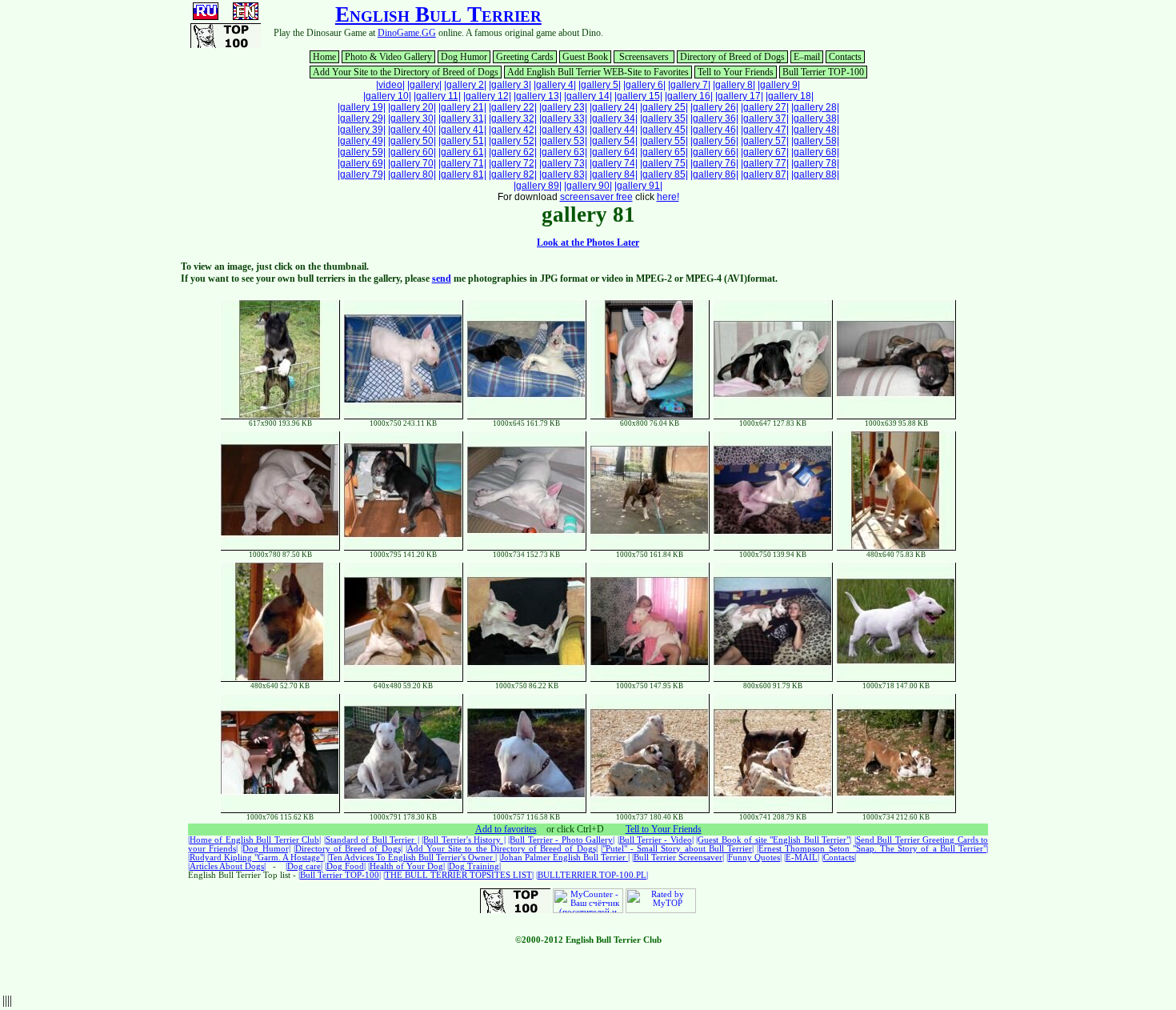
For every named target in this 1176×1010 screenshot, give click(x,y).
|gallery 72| (513, 163)
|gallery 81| (462, 174)
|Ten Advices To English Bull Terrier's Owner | (412, 857)
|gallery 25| (664, 107)
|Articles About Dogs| (227, 866)
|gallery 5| (599, 84)
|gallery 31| (462, 118)
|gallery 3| (510, 84)
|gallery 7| (689, 84)
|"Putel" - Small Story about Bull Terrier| (677, 848)
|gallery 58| (815, 140)
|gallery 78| (815, 163)
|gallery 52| (513, 140)
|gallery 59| (362, 152)
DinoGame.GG (407, 32)
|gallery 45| (664, 129)
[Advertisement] (801, 26)
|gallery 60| (412, 152)
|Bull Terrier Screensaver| (678, 857)
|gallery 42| (513, 129)
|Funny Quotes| (754, 857)
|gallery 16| (689, 96)
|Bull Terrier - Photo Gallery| (561, 840)
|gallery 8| (734, 84)
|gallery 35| (664, 118)
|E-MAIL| (801, 857)
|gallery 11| (437, 96)
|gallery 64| (614, 152)
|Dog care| (304, 866)
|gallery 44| (614, 129)
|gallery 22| (513, 107)
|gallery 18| (790, 96)
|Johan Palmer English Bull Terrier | (564, 857)
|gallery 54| (614, 140)
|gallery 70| (412, 163)
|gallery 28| (815, 107)
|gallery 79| (362, 174)
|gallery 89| (538, 185)
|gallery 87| (765, 174)
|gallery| (424, 84)
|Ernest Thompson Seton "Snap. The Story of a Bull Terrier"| (872, 848)
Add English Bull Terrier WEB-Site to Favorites (598, 72)
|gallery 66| (714, 152)
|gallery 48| (815, 129)
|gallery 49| (362, 140)
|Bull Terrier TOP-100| (339, 875)
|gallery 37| (765, 118)
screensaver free (596, 196)
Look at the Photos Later (588, 242)
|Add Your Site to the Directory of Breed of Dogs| (502, 848)
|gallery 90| (588, 185)
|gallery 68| (815, 152)
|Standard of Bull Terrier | (371, 840)
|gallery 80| (412, 174)
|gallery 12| (487, 96)
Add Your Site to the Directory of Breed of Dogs (405, 72)
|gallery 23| (563, 107)
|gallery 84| (614, 174)
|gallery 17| (739, 96)
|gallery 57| (765, 140)
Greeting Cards (525, 56)
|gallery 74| (614, 163)
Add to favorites (506, 829)
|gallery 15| (638, 96)
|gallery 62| (513, 152)
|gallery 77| (765, 163)
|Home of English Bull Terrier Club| (254, 840)
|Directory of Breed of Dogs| (348, 848)
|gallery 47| (765, 129)
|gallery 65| (664, 152)
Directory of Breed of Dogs (732, 56)
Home (324, 56)
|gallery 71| (462, 163)
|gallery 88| (815, 174)
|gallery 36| (714, 118)
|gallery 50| (412, 140)
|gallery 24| (614, 107)
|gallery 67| (765, 152)
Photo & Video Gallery (388, 56)
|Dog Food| (345, 866)
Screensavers (644, 56)
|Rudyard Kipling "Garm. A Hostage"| (256, 857)
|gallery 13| (538, 96)
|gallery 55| (664, 140)
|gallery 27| (765, 107)
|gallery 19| (362, 107)
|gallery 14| (588, 96)
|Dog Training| (474, 866)
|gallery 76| (714, 163)
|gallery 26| (714, 107)
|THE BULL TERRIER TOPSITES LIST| (458, 875)
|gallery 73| (563, 163)
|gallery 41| (462, 129)
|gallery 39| (362, 129)
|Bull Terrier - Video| (656, 840)
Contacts (845, 56)
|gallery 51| (462, 140)
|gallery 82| (513, 174)
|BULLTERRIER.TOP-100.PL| (592, 875)
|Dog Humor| (265, 848)
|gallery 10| (387, 96)
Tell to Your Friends (736, 72)
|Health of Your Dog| (406, 866)
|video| (390, 84)
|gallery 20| (412, 107)
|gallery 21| (462, 107)
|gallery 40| (412, 129)
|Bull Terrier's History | (463, 840)
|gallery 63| (563, 152)
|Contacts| (839, 857)
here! (668, 196)
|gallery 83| (563, 174)
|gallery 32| (513, 118)
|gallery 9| (779, 84)
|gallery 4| (555, 84)
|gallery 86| (714, 174)
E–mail (807, 56)
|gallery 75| (664, 163)
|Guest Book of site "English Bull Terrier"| (773, 840)
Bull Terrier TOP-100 (823, 72)
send (441, 278)
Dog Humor (464, 56)
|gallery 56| (714, 140)
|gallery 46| (714, 129)
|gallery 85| (664, 174)
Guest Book (585, 56)
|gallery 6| (644, 84)
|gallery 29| (362, 118)
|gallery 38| (815, 118)
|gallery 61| (462, 152)
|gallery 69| (362, 163)
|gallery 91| (638, 185)
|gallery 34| (614, 118)
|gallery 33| (563, 118)
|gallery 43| (563, 129)
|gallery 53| (563, 140)
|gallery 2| (465, 84)
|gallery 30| (412, 118)
